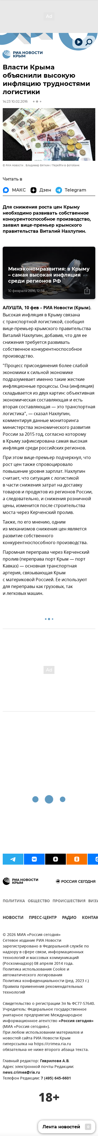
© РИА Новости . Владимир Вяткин (26, 165)
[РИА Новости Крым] (22, 54)
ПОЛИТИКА (14, 901)
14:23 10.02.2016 (15, 101)
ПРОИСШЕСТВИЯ (69, 901)
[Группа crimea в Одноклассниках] (76, 859)
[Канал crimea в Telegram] (13, 859)
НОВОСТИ (13, 918)
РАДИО (69, 918)
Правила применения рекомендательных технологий (43, 990)
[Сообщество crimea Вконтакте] (34, 859)
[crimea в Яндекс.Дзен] (55, 859)
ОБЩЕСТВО (39, 901)
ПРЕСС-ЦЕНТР (43, 918)
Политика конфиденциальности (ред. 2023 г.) (46, 981)
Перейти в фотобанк (65, 165)
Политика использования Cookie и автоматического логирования (36, 972)
